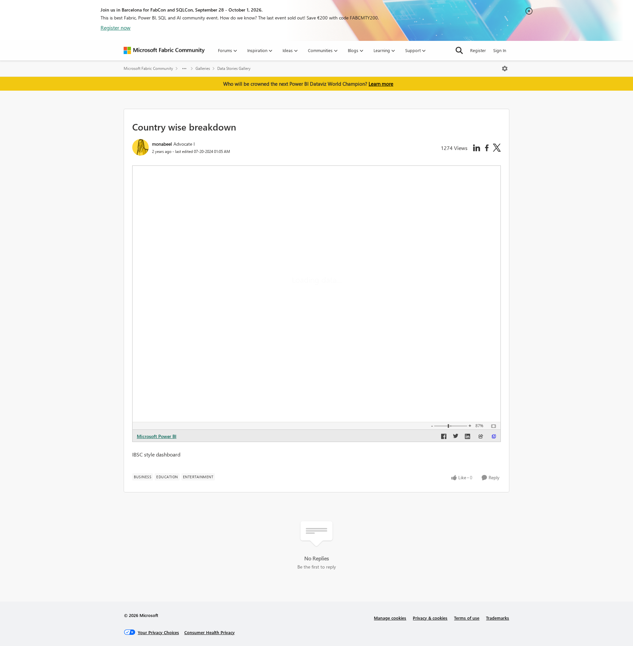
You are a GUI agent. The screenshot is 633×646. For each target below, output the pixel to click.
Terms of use (466, 618)
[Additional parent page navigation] (184, 68)
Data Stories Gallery (234, 68)
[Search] (459, 50)
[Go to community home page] (164, 50)
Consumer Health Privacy (209, 632)
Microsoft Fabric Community (148, 68)
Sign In (499, 50)
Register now (116, 27)
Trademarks (497, 618)
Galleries (203, 68)
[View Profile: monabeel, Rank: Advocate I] (140, 147)
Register (478, 50)
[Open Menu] (504, 68)
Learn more (381, 83)
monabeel (162, 144)
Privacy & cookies (430, 618)
